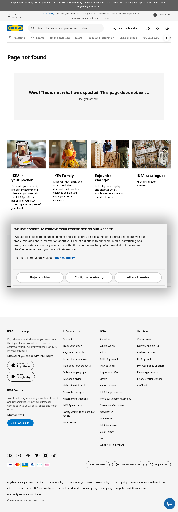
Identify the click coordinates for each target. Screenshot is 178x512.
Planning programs (147, 372)
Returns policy (90, 488)
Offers (103, 378)
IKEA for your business (112, 392)
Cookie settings (75, 482)
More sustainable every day (115, 398)
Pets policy (106, 488)
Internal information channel (41, 488)
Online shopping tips (74, 372)
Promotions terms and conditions (148, 482)
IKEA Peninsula (108, 425)
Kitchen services (146, 352)
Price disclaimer (15, 488)
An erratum (69, 422)
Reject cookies (40, 277)
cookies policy (64, 257)
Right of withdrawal (74, 385)
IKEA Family (48, 13)
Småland (142, 385)
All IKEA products (109, 359)
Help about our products (77, 365)
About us (105, 339)
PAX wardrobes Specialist (151, 365)
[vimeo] (37, 455)
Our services (144, 339)
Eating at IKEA (88, 13)
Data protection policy (98, 482)
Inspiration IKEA (109, 372)
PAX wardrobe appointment (86, 18)
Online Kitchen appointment (126, 13)
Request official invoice (76, 359)
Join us (104, 352)
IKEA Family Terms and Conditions (24, 494)
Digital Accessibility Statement (131, 488)
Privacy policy (120, 482)
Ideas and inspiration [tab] (101, 37)
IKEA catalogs (108, 365)
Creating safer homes (112, 405)
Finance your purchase (150, 378)
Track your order (72, 345)
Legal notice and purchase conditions (26, 482)
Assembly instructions (75, 398)
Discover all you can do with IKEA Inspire (30, 356)
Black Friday (107, 431)
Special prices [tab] (128, 37)
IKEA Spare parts (72, 405)
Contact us (69, 339)
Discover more (15, 414)
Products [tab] (19, 37)
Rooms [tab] (40, 37)
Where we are (108, 345)
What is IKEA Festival (112, 445)
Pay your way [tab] (151, 37)
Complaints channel (69, 488)
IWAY (103, 438)
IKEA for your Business (68, 13)
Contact (106, 18)
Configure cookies (87, 277)
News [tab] (78, 37)
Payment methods (73, 352)
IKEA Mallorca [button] (16, 16)
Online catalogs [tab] (60, 37)
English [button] (162, 14)
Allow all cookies (138, 277)
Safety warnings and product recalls (79, 413)
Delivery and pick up (148, 345)
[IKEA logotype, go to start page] (15, 28)
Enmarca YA (103, 13)
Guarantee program (74, 392)
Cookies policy (56, 482)
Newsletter (106, 412)
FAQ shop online (72, 378)
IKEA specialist (145, 359)
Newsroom (106, 418)
